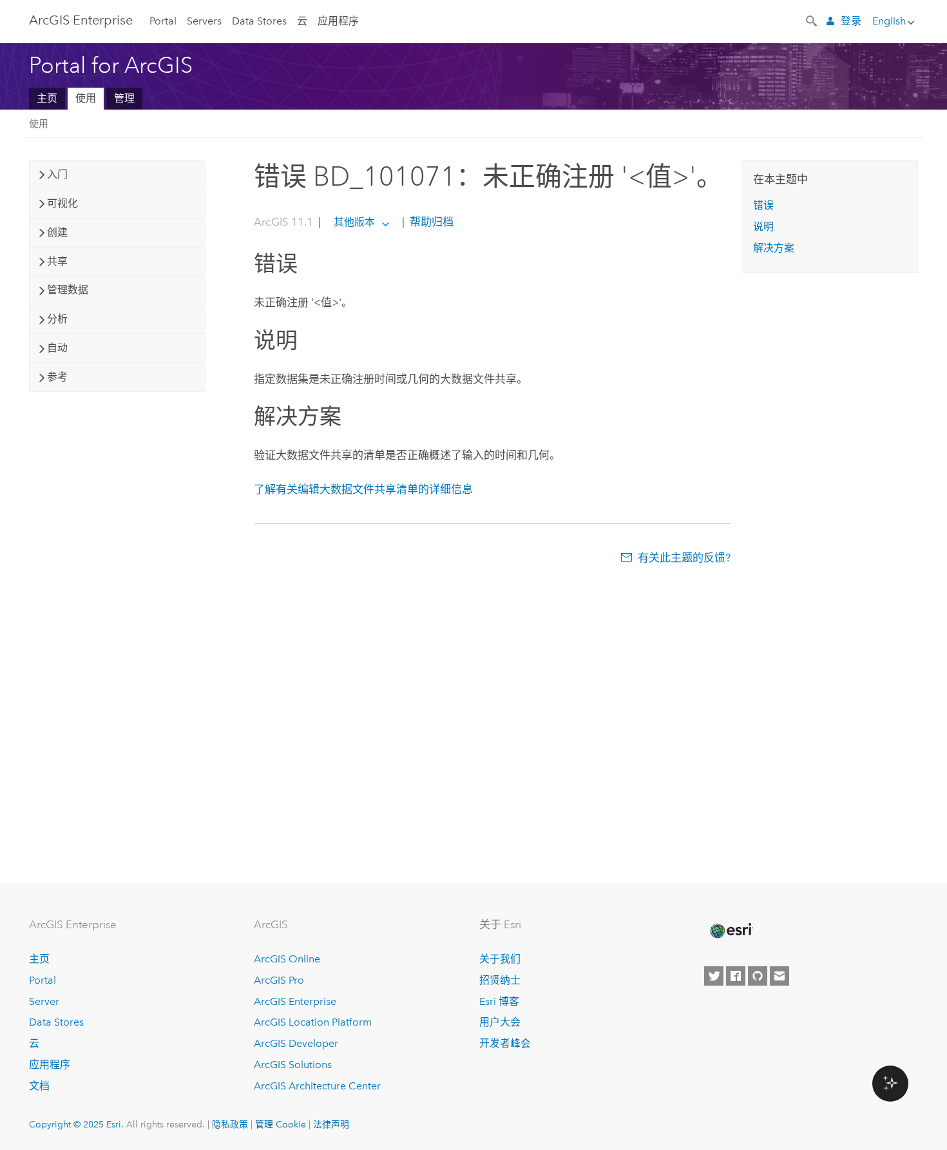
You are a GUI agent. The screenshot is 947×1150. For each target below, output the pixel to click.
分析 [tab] (57, 319)
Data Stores (259, 21)
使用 (85, 98)
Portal (163, 21)
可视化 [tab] (62, 203)
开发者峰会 (505, 1043)
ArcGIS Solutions (293, 1064)
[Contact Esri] (779, 976)
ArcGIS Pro (279, 980)
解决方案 (773, 248)
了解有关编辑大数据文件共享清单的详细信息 (363, 489)
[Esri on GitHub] (757, 976)
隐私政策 (230, 1124)
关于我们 (500, 959)
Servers (204, 21)
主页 (47, 98)
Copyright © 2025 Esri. (76, 1124)
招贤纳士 (500, 980)
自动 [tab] (57, 348)
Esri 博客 (499, 1001)
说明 (763, 226)
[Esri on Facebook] (735, 976)
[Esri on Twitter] (713, 976)
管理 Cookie (280, 1124)
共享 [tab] (57, 261)
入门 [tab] (57, 174)
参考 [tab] (57, 377)
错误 (763, 205)
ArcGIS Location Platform (313, 1022)
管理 (124, 98)
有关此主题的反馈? (684, 557)
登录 (851, 21)
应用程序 (338, 21)
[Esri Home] (730, 930)
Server (44, 1001)
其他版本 (354, 222)
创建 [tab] (57, 232)
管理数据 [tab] (67, 290)
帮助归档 (430, 221)
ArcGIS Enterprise (81, 20)
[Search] (812, 20)
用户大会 (500, 1022)
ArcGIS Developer (296, 1043)
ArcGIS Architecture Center (317, 1086)
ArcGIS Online (287, 959)
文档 (39, 1086)
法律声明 (331, 1124)
